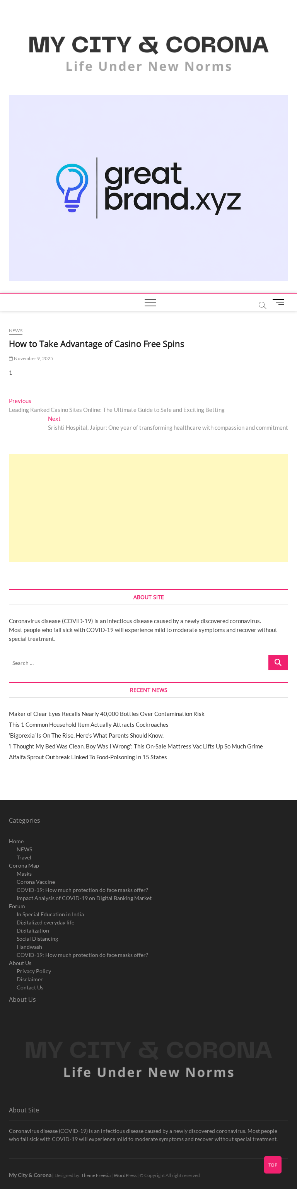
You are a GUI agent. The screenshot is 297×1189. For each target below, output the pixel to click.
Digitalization (33, 930)
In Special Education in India (50, 914)
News (15, 330)
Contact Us (30, 987)
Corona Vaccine (36, 881)
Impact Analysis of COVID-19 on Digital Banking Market (84, 898)
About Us (20, 963)
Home (16, 841)
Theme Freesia (96, 1175)
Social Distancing (37, 938)
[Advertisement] (148, 508)
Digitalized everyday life (45, 922)
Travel (24, 857)
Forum (17, 906)
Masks (24, 873)
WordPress (125, 1175)
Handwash (29, 946)
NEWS (24, 849)
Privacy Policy (34, 971)
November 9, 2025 (33, 358)
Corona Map (24, 865)
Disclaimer (30, 979)
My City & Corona (30, 1175)
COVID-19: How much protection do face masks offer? (82, 890)
